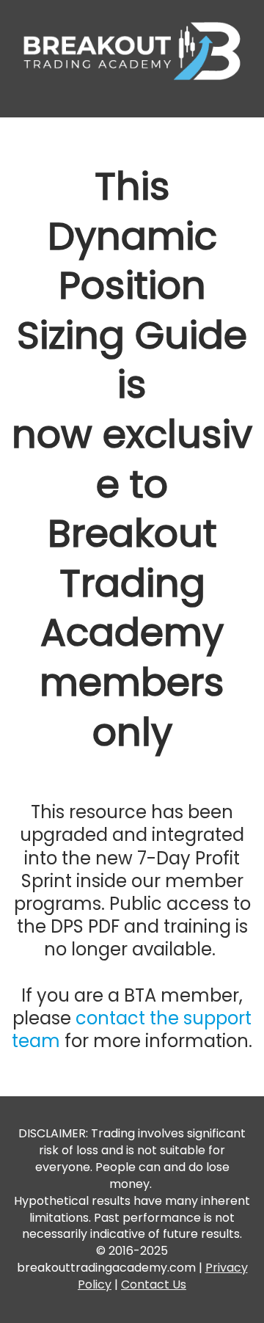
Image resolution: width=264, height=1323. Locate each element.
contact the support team (132, 1029)
